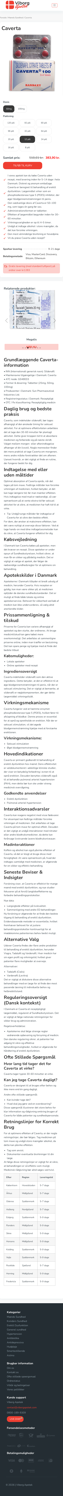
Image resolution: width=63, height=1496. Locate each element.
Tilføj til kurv (22, 165)
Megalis (31, 339)
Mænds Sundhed (15, 17)
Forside (3, 17)
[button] (7, 320)
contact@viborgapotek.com (22, 1407)
